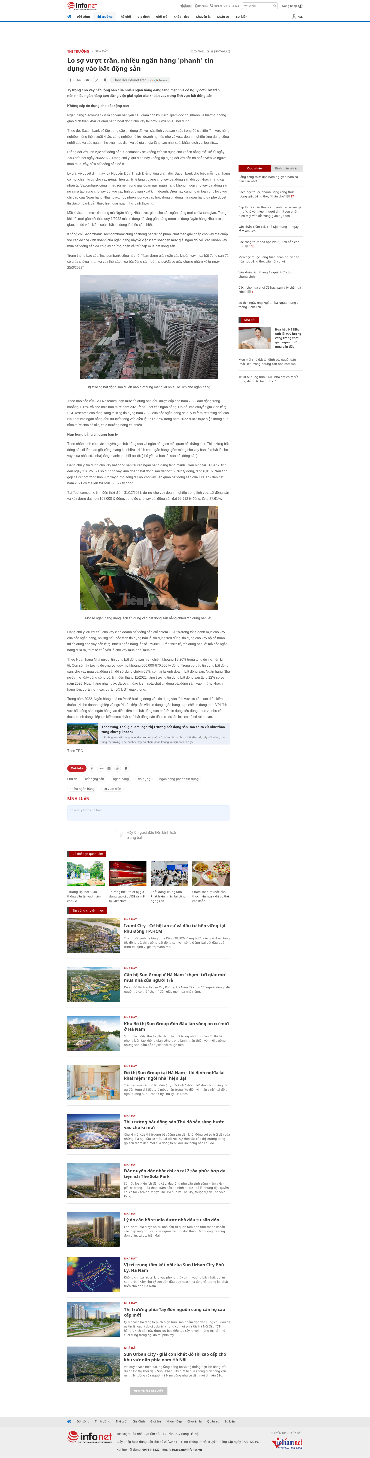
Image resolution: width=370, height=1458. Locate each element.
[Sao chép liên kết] (96, 80)
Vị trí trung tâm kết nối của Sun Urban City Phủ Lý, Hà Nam (174, 1267)
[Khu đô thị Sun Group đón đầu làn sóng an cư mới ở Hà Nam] (93, 1033)
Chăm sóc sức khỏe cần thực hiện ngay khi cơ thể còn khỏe (210, 896)
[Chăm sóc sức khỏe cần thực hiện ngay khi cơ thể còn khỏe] (211, 873)
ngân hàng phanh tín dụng (179, 779)
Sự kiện (241, 17)
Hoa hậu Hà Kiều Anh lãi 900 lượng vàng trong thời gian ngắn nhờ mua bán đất (288, 338)
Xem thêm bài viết (148, 1391)
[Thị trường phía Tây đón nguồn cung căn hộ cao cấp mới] (93, 1319)
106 (251, 246)
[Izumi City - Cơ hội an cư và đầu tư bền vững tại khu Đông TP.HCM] (93, 935)
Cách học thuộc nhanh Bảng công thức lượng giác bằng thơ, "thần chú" (266, 194)
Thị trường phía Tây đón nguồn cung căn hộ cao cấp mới (174, 1312)
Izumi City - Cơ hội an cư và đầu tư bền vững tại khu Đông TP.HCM (174, 928)
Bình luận (77, 768)
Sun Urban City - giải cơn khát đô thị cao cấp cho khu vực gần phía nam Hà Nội (175, 1357)
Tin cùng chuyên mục (88, 910)
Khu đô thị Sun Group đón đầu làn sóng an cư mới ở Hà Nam (176, 1026)
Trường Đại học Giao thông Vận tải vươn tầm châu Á (84, 896)
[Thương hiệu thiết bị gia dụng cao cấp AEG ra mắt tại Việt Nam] (127, 873)
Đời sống (83, 17)
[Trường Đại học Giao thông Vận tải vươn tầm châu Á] (86, 873)
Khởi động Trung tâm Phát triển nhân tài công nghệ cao (168, 896)
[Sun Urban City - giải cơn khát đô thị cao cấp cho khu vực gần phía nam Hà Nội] (93, 1364)
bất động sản (94, 779)
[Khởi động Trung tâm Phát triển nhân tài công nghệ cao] (169, 873)
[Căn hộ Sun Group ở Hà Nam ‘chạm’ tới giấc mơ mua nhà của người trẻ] (93, 984)
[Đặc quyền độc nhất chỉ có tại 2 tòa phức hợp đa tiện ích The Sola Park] (93, 1180)
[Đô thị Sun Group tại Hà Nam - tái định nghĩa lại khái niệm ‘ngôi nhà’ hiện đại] (93, 1082)
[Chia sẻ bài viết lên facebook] (70, 80)
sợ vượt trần (112, 789)
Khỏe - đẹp (181, 17)
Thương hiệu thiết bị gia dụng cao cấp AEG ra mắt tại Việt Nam (127, 896)
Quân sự (223, 17)
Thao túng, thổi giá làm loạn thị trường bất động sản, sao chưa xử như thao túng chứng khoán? (163, 729)
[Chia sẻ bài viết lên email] (87, 80)
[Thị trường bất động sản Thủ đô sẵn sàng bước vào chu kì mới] (93, 1131)
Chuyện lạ (203, 17)
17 (292, 196)
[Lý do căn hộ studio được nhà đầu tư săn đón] (93, 1229)
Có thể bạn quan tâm (88, 854)
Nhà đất (101, 51)
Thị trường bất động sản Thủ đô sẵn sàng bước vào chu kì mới (174, 1124)
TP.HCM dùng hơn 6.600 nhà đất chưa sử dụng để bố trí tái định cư (268, 379)
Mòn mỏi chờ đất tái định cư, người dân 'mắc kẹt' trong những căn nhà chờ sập (267, 361)
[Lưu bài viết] (104, 80)
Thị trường (104, 17)
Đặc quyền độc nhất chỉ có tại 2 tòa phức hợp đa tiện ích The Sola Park (174, 1173)
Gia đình (143, 17)
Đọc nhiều (254, 168)
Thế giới (125, 17)
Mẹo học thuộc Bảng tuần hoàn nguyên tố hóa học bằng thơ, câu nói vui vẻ (269, 259)
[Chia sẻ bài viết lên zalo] (79, 80)
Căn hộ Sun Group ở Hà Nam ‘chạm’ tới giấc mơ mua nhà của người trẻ (174, 977)
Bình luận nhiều (286, 168)
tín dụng (144, 779)
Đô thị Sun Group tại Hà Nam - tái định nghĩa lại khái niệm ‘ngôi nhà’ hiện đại (174, 1075)
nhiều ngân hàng (82, 789)
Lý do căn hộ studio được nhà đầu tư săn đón (171, 1220)
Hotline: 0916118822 (226, 5)
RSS (300, 17)
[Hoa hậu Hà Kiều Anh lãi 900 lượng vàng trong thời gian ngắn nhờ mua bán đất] (255, 338)
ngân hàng (121, 779)
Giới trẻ (161, 17)
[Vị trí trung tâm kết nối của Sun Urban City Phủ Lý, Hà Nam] (93, 1274)
